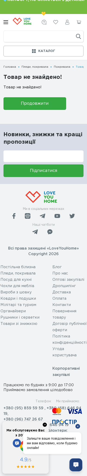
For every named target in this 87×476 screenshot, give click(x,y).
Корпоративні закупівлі (66, 372)
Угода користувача (64, 352)
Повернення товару (64, 314)
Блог (57, 267)
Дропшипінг (64, 286)
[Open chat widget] (75, 464)
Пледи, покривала (35, 67)
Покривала (62, 67)
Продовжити (35, 103)
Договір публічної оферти (69, 327)
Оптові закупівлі (68, 279)
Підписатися (43, 171)
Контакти (61, 305)
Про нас (60, 273)
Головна (9, 67)
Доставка (61, 292)
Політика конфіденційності (69, 339)
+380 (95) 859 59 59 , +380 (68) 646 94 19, (42, 411)
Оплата (59, 298)
